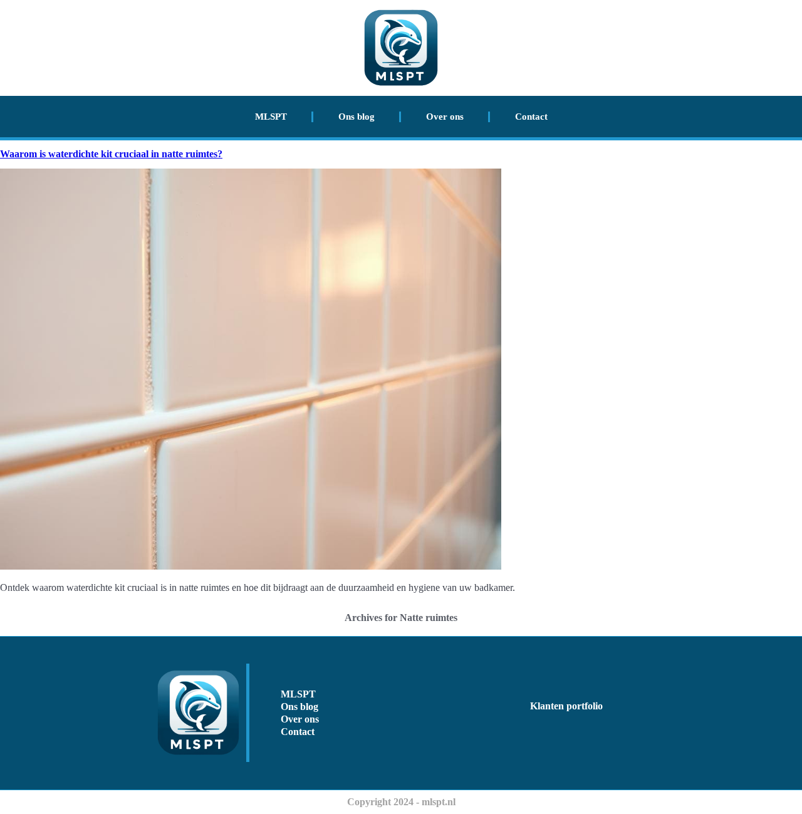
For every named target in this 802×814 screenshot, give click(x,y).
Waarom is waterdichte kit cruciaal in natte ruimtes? (111, 154)
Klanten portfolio (566, 706)
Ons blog (356, 117)
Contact (531, 117)
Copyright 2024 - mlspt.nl (401, 801)
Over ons (445, 117)
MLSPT (271, 117)
